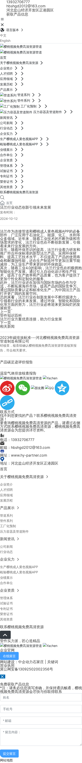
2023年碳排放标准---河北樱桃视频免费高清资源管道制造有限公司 (39, 339)
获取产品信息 (16, 14)
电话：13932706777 (17, 439)
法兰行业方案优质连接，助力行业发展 (31, 319)
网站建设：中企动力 (16, 661)
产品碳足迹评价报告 (16, 362)
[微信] (23, 388)
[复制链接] (7, 402)
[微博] (7, 388)
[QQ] (50, 388)
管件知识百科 (11, 315)
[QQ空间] (62, 388)
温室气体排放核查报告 (18, 373)
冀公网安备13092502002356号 (26, 669)
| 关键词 (51, 661)
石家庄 (38, 661)
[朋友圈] (38, 388)
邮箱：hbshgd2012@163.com (25, 447)
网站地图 (6, 760)
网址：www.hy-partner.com (23, 455)
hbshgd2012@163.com (25, 6)
